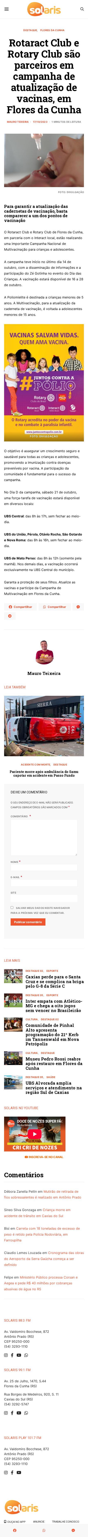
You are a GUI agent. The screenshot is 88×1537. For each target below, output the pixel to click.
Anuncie (38, 1521)
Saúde (50, 1077)
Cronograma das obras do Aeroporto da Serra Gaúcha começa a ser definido (44, 1259)
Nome (16, 862)
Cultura (32, 1019)
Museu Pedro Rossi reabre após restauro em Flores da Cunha (54, 1063)
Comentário (19, 816)
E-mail (16, 877)
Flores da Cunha (52, 30)
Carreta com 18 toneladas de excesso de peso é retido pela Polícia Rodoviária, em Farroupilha (42, 1234)
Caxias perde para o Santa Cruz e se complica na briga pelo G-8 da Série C (55, 981)
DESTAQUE (30, 30)
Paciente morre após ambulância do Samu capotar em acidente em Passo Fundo (44, 773)
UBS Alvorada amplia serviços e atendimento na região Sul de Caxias (54, 1087)
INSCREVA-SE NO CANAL (45, 1157)
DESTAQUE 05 (34, 995)
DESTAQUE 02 (34, 970)
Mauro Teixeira (18, 121)
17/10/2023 (40, 121)
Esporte (52, 970)
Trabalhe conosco (65, 1521)
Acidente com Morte (35, 764)
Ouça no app (16, 1521)
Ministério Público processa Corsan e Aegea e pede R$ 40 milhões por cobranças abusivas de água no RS (41, 1283)
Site (13, 892)
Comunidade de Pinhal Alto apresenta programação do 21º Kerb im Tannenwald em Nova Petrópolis (52, 1034)
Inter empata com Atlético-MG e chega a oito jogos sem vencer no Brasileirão (54, 1005)
